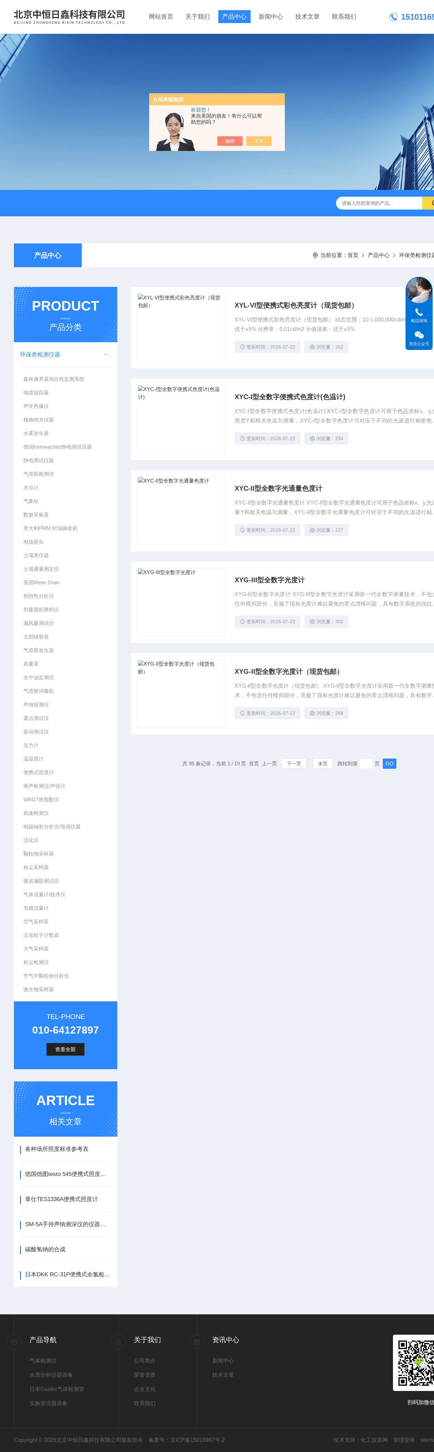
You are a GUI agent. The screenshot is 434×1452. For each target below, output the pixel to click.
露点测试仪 (36, 718)
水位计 (31, 487)
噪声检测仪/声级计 (44, 786)
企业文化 (145, 1389)
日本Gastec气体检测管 (56, 1389)
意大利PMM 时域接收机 (50, 528)
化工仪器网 (374, 1440)
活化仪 (31, 840)
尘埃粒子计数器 (41, 935)
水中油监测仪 (38, 677)
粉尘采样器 (36, 867)
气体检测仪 (43, 1360)
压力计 (31, 745)
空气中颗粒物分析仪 (46, 976)
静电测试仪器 (38, 460)
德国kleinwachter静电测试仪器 (57, 447)
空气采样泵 (36, 921)
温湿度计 (33, 759)
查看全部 (65, 1049)
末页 (323, 763)
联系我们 (344, 16)
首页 (353, 255)
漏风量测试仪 (38, 623)
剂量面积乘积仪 (41, 609)
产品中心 (234, 16)
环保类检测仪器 (40, 354)
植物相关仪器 (38, 420)
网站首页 (161, 16)
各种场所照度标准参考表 (56, 1149)
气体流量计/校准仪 (44, 894)
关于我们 (197, 16)
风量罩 (31, 664)
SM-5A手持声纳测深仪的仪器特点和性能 (68, 1224)
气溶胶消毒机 (38, 691)
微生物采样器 (38, 989)
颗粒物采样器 (38, 854)
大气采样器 (36, 948)
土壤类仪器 (36, 555)
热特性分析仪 (38, 596)
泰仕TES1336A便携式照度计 (61, 1199)
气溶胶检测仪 (38, 474)
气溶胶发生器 (38, 650)
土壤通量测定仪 (41, 569)
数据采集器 (36, 514)
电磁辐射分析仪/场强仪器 (52, 826)
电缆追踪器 (36, 392)
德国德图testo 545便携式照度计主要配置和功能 (68, 1174)
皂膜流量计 (36, 908)
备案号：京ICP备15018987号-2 (187, 1440)
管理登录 (404, 1440)
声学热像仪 (36, 406)
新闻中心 (271, 16)
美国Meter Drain (41, 582)
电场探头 (33, 542)
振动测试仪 (36, 731)
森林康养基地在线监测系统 (53, 379)
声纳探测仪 (36, 704)
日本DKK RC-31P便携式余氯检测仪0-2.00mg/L (68, 1274)
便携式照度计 (38, 772)
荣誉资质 (145, 1375)
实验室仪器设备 (48, 1403)
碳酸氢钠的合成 (45, 1249)
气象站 (31, 501)
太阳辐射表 (36, 637)
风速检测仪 (36, 813)
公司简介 (145, 1360)
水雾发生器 (36, 433)
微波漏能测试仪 (41, 881)
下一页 (294, 763)
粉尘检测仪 (36, 962)
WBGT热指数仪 (41, 799)
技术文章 (307, 16)
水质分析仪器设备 (51, 1375)
